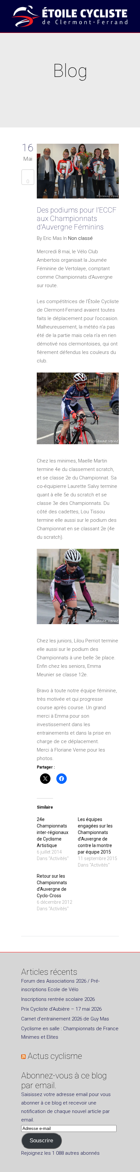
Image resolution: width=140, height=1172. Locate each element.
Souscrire (41, 1140)
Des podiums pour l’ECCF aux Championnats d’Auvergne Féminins (77, 218)
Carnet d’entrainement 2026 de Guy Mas (65, 1019)
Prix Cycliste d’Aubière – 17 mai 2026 (61, 1009)
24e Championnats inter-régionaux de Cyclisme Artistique (52, 832)
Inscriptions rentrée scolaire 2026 (58, 999)
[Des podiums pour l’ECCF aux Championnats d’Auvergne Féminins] (78, 172)
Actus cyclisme (55, 1056)
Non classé (80, 238)
